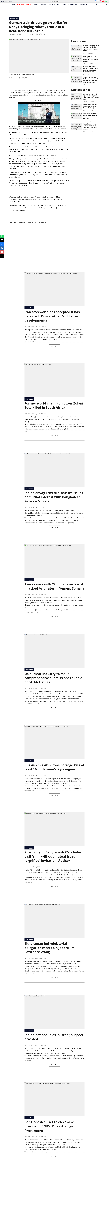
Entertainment (83, 4)
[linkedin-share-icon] (2, 249)
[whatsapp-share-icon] (2, 237)
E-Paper (28, 4)
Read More (54, 346)
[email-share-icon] (2, 253)
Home (13, 4)
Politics (59, 4)
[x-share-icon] (2, 241)
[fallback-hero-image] (76, 48)
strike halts (42, 223)
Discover (73, 4)
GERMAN (13, 223)
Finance (42, 4)
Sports (65, 4)
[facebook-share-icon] (2, 245)
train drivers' (32, 223)
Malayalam (20, 4)
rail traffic (22, 223)
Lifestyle (50, 4)
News (35, 4)
